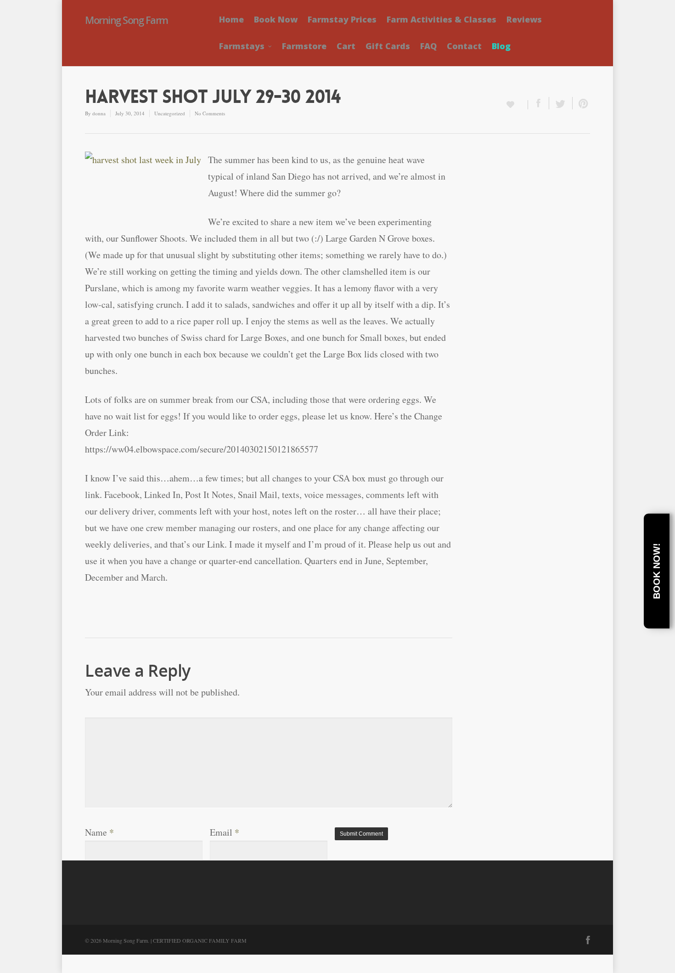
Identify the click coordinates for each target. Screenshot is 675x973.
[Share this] (538, 103)
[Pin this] (581, 103)
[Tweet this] (561, 103)
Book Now (276, 19)
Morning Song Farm (126, 20)
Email (224, 832)
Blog (501, 45)
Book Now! (657, 571)
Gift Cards (388, 45)
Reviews (524, 19)
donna (99, 113)
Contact (464, 45)
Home (231, 19)
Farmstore (304, 45)
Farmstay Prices (342, 19)
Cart (346, 45)
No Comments (210, 113)
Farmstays (241, 45)
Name (99, 832)
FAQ (428, 45)
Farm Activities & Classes (441, 19)
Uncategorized (169, 113)
